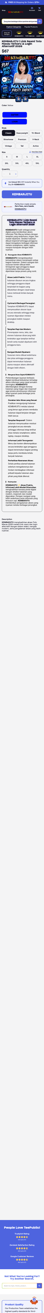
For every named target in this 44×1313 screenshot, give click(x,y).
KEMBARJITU (22, 194)
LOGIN (15, 122)
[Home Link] (16, 12)
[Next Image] (39, 79)
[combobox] (19, 21)
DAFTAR (14, 115)
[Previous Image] (4, 79)
